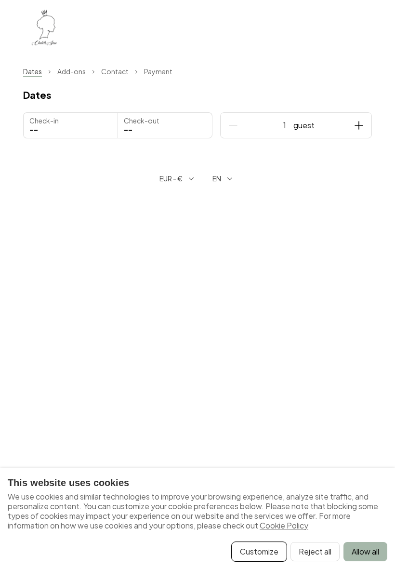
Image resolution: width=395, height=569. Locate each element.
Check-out (141, 120)
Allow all (365, 551)
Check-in (44, 120)
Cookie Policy (284, 525)
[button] (165, 125)
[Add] (358, 125)
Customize (259, 551)
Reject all (315, 551)
